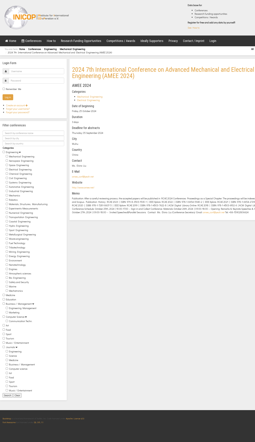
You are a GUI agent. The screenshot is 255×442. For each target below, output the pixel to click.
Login (213, 41)
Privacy (173, 41)
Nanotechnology (17, 264)
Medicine (10, 295)
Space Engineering (19, 165)
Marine (12, 286)
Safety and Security (19, 282)
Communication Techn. (20, 321)
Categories (8, 147)
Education (11, 299)
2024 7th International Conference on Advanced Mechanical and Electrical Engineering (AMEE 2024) (163, 73)
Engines (13, 269)
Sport (8, 334)
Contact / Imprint (193, 41)
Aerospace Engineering (21, 160)
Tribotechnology (17, 247)
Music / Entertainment (17, 342)
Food (8, 329)
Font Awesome (9, 422)
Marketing (14, 312)
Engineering (50, 49)
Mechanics (14, 195)
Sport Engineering (18, 230)
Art (7, 325)
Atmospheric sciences (20, 273)
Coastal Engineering (20, 221)
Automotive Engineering (21, 186)
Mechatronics (16, 290)
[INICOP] (37, 17)
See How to (193, 27)
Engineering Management (22, 308)
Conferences (33, 41)
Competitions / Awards (121, 41)
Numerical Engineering (21, 212)
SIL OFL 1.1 (38, 422)
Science (13, 355)
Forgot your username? (18, 108)
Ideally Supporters (152, 41)
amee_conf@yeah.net (83, 176)
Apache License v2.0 (75, 418)
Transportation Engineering (23, 217)
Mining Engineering (19, 251)
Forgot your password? (18, 112)
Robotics (13, 199)
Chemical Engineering (20, 173)
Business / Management (19, 303)
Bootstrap (7, 418)
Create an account (16, 105)
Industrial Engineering (21, 191)
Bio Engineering (17, 277)
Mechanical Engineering (72, 49)
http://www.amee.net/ (83, 187)
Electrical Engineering (20, 169)
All (252, 49)
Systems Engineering (20, 182)
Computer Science (15, 316)
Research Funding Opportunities (81, 41)
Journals (10, 347)
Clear (17, 395)
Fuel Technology (17, 243)
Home (12, 41)
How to (51, 41)
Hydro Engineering (19, 225)
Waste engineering (19, 238)
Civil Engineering (18, 178)
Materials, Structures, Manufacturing (28, 204)
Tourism (10, 338)
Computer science (18, 368)
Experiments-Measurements (23, 208)
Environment (15, 260)
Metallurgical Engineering (22, 234)
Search (7, 395)
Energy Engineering (19, 256)
